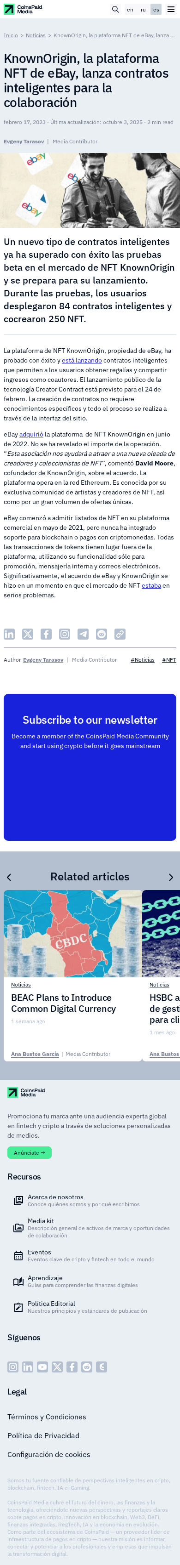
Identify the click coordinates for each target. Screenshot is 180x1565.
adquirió (31, 434)
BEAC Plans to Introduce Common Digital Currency (63, 1003)
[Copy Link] (120, 634)
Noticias (36, 35)
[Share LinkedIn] (9, 634)
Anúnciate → (29, 1152)
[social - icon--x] (57, 1366)
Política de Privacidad (43, 1435)
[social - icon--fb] (72, 1366)
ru (143, 9)
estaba (151, 585)
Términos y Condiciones (46, 1416)
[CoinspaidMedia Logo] (23, 9)
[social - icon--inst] (12, 1366)
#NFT (169, 659)
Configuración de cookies (48, 1454)
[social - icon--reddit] (86, 1366)
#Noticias (143, 659)
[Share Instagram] (64, 634)
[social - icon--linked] (27, 1366)
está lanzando (82, 360)
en (130, 9)
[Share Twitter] (27, 634)
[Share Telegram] (83, 634)
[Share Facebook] (46, 634)
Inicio (11, 35)
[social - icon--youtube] (42, 1366)
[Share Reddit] (101, 634)
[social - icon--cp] (101, 1366)
